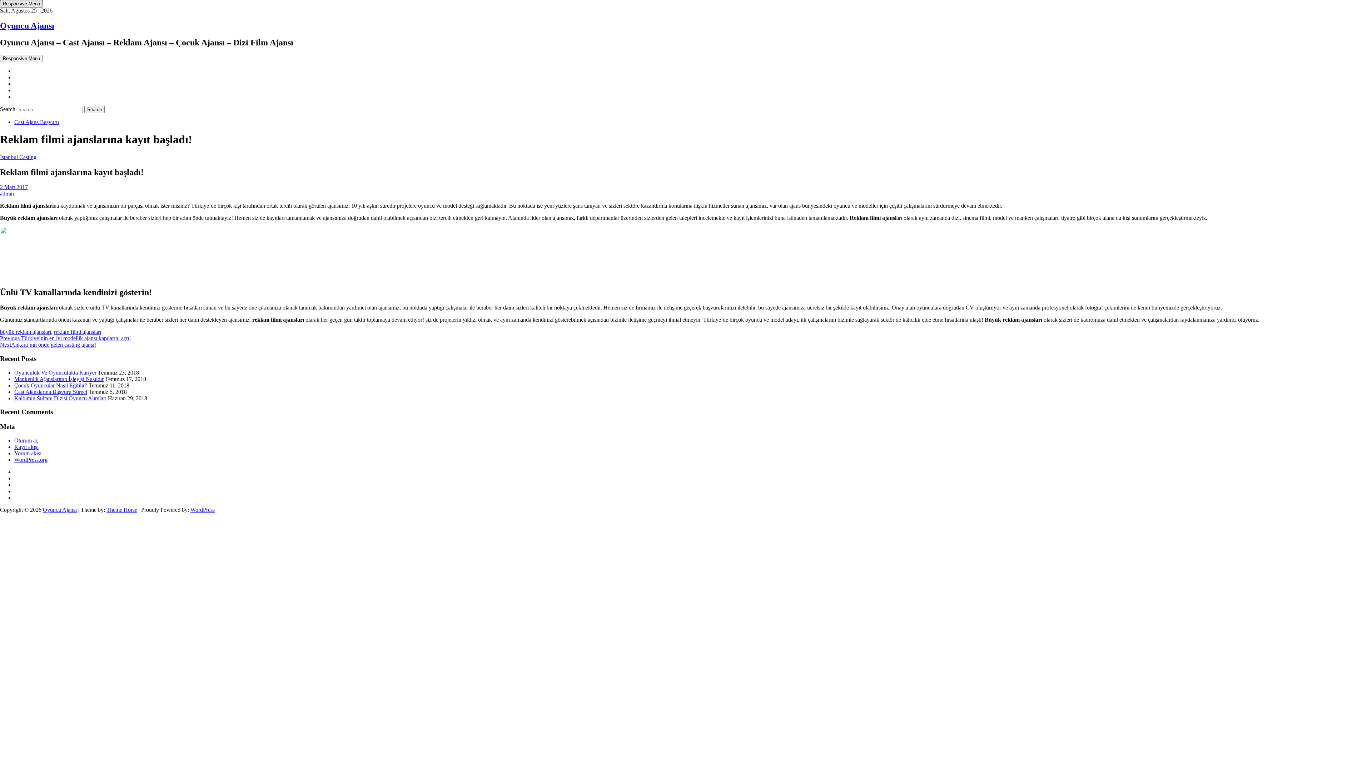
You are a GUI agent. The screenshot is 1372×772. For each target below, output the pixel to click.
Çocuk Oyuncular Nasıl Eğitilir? (50, 385)
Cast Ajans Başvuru (36, 122)
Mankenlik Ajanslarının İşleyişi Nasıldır (59, 379)
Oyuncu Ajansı (27, 25)
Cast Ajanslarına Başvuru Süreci (50, 392)
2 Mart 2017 (14, 187)
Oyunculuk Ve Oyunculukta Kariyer (55, 373)
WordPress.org (31, 460)
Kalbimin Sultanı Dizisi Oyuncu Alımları (60, 398)
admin (7, 193)
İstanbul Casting (18, 157)
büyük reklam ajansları (25, 332)
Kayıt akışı (26, 447)
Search (8, 109)
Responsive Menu (21, 3)
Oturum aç (26, 440)
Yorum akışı (27, 453)
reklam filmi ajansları (77, 332)
